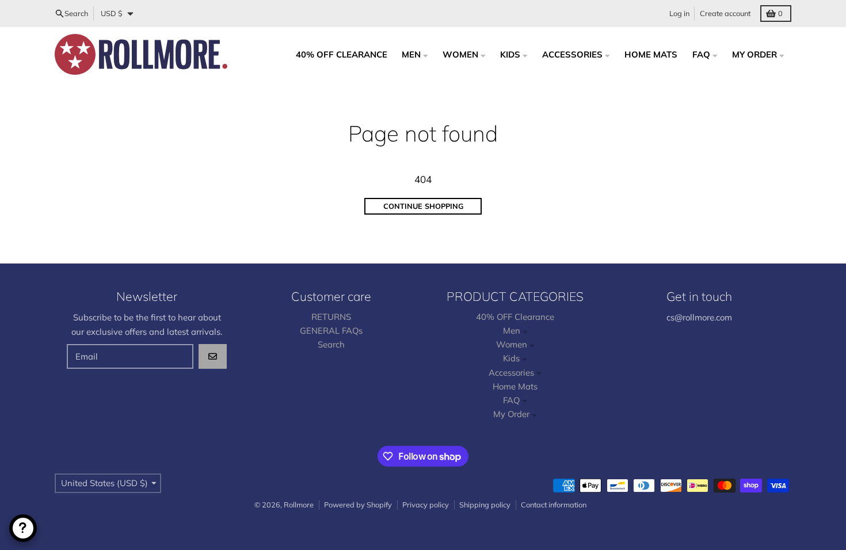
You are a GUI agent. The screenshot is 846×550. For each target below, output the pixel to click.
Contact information (553, 504)
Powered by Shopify (358, 504)
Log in (679, 13)
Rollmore (299, 504)
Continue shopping (423, 206)
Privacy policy (425, 504)
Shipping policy (484, 504)
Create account (725, 13)
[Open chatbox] (23, 528)
